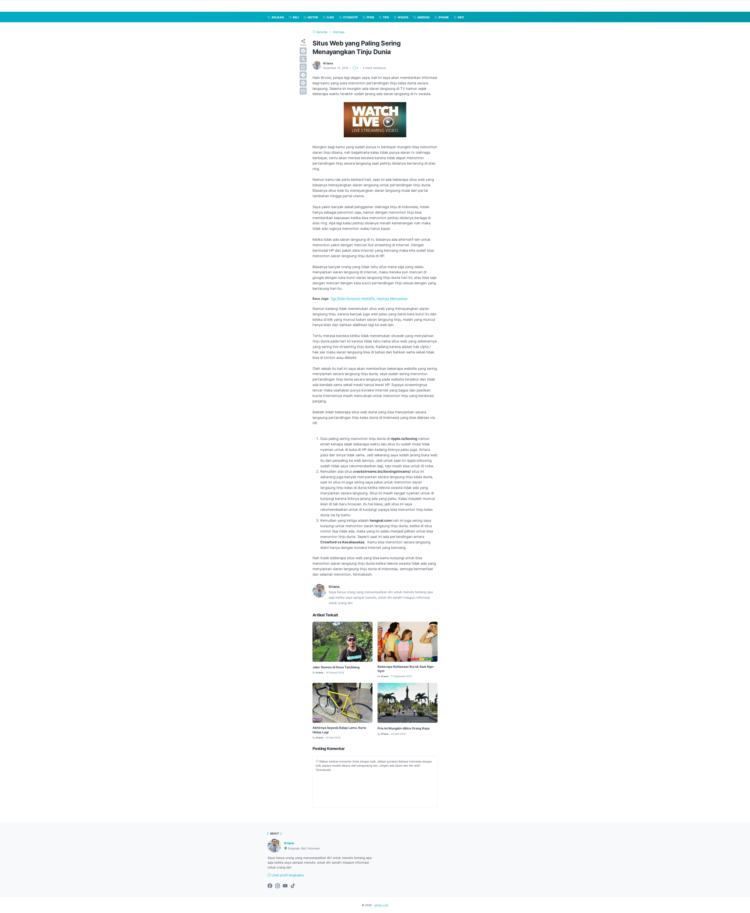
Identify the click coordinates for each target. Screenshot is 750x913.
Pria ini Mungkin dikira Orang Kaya (403, 728)
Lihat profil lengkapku (287, 875)
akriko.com (381, 905)
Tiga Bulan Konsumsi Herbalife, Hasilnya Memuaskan (369, 298)
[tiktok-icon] (292, 886)
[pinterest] (303, 82)
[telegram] (303, 74)
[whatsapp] (303, 66)
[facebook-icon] (270, 886)
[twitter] (303, 58)
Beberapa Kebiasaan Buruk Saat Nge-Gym (406, 669)
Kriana (289, 843)
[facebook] (303, 50)
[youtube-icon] (285, 886)
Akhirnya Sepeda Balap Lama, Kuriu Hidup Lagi (339, 730)
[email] (303, 91)
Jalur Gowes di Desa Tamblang (336, 667)
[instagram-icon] (277, 886)
